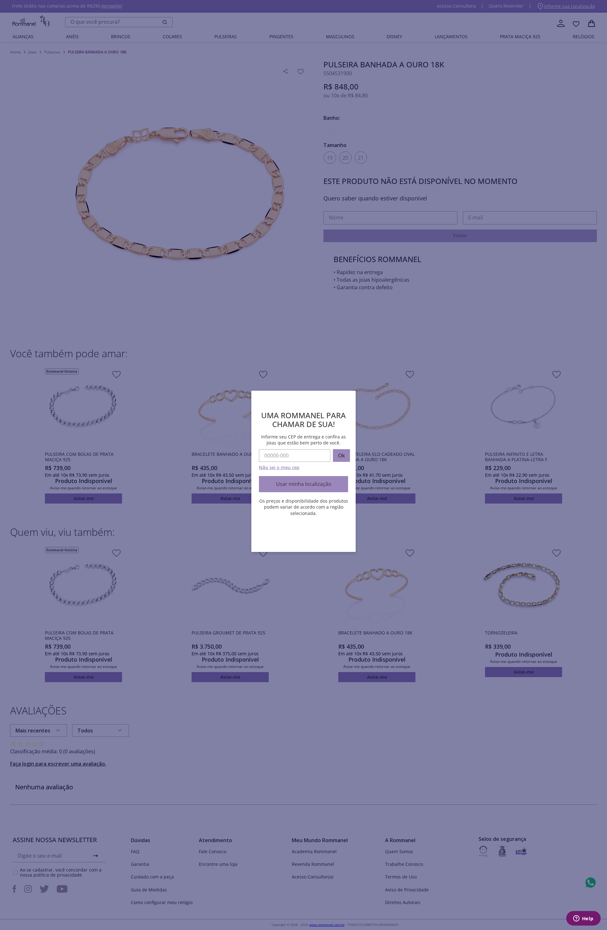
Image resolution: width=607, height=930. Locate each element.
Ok (341, 455)
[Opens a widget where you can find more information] (583, 919)
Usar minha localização (303, 483)
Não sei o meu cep (279, 467)
